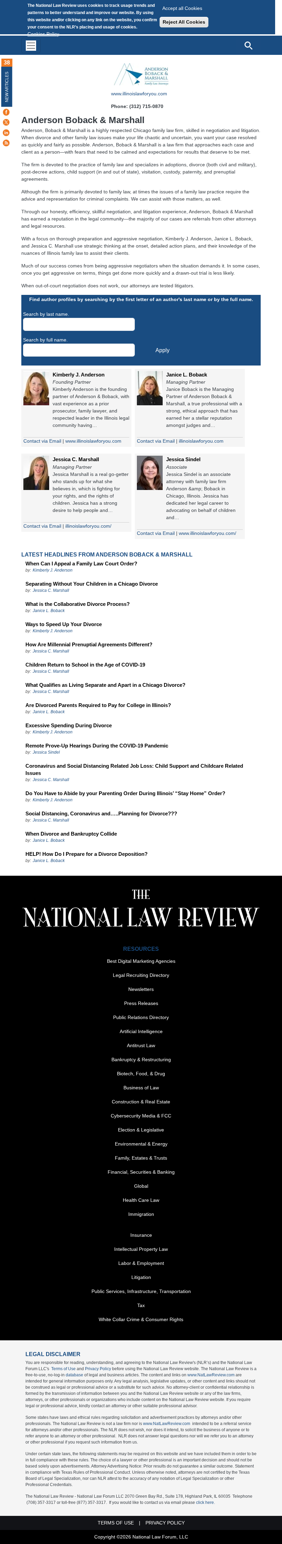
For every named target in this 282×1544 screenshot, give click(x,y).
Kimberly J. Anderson (79, 375)
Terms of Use (63, 1368)
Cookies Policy (43, 34)
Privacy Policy (98, 1368)
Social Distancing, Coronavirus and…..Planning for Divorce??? (101, 813)
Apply (162, 350)
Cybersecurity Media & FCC (141, 1115)
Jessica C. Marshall (76, 459)
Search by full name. (45, 340)
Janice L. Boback (186, 375)
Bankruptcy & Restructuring (141, 1059)
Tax (141, 1305)
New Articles (6, 87)
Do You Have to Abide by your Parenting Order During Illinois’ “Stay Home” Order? (125, 793)
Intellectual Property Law (141, 1249)
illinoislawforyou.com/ (88, 526)
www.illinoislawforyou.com (139, 93)
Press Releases (141, 1003)
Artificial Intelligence (141, 1031)
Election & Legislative (141, 1130)
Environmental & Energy (141, 1144)
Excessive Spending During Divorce (68, 725)
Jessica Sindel (183, 459)
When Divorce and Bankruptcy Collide (71, 834)
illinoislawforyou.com (201, 441)
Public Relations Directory (141, 1017)
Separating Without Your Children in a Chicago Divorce (91, 584)
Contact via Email (42, 441)
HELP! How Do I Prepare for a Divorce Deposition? (86, 854)
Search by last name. (46, 314)
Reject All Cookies (184, 22)
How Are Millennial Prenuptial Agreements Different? (88, 644)
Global (141, 1186)
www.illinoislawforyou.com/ (207, 533)
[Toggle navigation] (31, 45)
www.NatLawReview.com (211, 1375)
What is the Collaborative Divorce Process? (77, 604)
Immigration (141, 1214)
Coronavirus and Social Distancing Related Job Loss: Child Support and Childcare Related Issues (134, 769)
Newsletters (141, 989)
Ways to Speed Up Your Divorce (63, 624)
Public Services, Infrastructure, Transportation (141, 1291)
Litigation (141, 1277)
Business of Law (141, 1087)
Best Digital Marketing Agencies (141, 961)
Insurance (141, 1235)
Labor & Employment (141, 1263)
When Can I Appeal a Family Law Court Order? (81, 563)
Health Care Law (141, 1200)
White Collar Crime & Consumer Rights (141, 1319)
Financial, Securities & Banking (141, 1172)
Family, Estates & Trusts (141, 1158)
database (74, 1375)
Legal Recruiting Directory (141, 975)
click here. (205, 1502)
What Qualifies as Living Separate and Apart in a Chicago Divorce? (105, 685)
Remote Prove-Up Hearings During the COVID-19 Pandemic (96, 746)
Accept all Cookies (182, 8)
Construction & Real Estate (141, 1101)
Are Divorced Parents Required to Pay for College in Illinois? (98, 705)
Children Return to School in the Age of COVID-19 (85, 665)
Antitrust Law (141, 1045)
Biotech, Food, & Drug (141, 1073)
